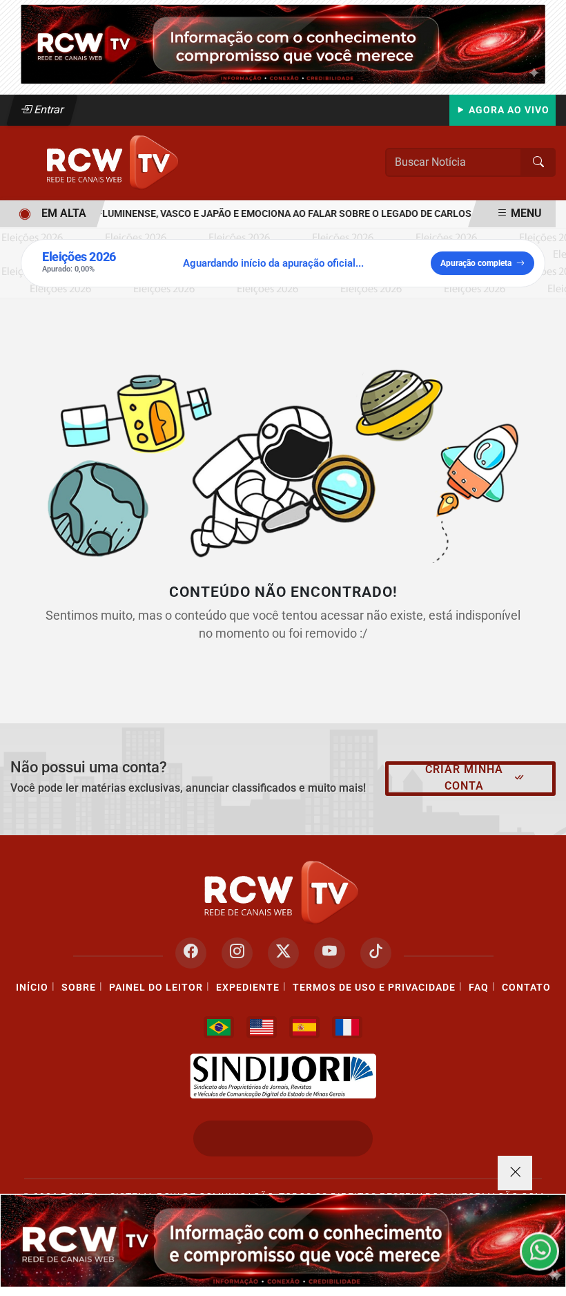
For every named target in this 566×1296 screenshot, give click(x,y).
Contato (526, 987)
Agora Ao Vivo (507, 110)
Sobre (78, 987)
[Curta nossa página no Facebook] (190, 953)
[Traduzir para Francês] (347, 1027)
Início (32, 987)
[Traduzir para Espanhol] (304, 1027)
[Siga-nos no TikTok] (375, 953)
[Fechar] (515, 1173)
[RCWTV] (283, 43)
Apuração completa (475, 263)
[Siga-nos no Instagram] (237, 953)
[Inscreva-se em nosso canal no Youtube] (329, 953)
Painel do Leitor (156, 987)
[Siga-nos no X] (283, 953)
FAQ (479, 987)
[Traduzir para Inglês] (261, 1027)
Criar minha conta (464, 777)
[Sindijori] (283, 1076)
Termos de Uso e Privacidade (374, 987)
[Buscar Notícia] (538, 162)
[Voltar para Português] (219, 1027)
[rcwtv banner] (283, 1241)
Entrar (48, 109)
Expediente (248, 987)
